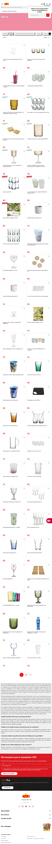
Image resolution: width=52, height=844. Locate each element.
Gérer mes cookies (31, 836)
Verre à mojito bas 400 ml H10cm (34, 552)
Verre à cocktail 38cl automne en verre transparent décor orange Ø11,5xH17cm (36, 166)
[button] (44, 4)
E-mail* (3, 763)
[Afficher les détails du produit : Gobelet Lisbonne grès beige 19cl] (13, 288)
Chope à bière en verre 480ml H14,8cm (11, 451)
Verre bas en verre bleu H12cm (9, 552)
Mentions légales (5, 840)
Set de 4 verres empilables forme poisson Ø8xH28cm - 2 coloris (36, 632)
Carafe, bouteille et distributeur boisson (25, 33)
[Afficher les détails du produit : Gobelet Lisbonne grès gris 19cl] (38, 209)
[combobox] (26, 7)
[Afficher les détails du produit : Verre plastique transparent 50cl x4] (38, 77)
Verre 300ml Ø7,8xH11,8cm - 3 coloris (11, 605)
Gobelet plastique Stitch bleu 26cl (10, 400)
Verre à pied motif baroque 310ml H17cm (12, 502)
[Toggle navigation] (2, 4)
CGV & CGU (3, 838)
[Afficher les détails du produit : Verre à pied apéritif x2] (13, 570)
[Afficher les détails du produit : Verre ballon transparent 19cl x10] (13, 262)
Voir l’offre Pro (7, 787)
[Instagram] (22, 806)
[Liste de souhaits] (24, 45)
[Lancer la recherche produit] (1, 7)
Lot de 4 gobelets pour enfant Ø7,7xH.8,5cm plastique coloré (37, 192)
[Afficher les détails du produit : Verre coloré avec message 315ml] (13, 468)
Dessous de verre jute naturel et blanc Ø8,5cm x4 (37, 271)
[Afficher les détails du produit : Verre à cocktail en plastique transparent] (13, 649)
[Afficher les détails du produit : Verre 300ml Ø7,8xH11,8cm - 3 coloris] (13, 597)
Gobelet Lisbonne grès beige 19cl (10, 296)
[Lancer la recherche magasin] (47, 15)
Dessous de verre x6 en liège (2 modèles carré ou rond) (38, 579)
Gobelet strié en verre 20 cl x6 (34, 451)
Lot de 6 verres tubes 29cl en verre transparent (37, 296)
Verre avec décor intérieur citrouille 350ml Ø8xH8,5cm (12, 323)
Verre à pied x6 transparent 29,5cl (10, 217)
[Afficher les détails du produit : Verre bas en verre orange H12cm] (13, 417)
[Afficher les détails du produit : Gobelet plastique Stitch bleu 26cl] (13, 392)
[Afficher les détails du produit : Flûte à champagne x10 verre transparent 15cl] (13, 340)
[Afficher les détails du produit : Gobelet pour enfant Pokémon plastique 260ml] (13, 366)
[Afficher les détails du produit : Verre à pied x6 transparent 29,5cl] (13, 209)
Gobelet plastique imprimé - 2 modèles (11, 527)
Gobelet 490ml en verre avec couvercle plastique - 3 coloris (13, 86)
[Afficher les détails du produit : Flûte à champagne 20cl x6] (38, 519)
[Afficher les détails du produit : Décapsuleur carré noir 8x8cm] (38, 392)
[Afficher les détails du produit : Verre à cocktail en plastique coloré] (38, 314)
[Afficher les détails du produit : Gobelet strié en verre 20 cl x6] (38, 442)
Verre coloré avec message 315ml (10, 476)
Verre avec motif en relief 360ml (34, 476)
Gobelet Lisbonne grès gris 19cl (34, 217)
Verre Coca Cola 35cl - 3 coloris (34, 657)
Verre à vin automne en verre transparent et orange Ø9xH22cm (12, 166)
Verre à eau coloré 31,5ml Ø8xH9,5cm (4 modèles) (36, 349)
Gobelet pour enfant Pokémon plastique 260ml (13, 374)
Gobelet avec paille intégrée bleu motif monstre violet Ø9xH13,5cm (37, 244)
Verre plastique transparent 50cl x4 (35, 85)
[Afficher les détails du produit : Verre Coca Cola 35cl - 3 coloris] (38, 649)
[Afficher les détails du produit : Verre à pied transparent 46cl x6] (38, 493)
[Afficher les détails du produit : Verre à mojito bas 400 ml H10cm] (38, 544)
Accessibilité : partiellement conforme (35, 838)
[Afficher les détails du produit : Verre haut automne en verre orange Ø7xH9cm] (38, 130)
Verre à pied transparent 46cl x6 (34, 502)
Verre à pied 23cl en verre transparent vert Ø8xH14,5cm (36, 606)
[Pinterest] (29, 806)
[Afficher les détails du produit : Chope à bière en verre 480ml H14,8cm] (13, 442)
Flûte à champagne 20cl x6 (33, 527)
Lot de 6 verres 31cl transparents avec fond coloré (12, 60)
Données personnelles (6, 842)
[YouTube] (26, 806)
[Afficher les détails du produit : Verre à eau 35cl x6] (13, 183)
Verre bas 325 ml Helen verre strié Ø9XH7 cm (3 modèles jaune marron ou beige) (13, 113)
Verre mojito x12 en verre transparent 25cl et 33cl (38, 112)
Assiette (5, 33)
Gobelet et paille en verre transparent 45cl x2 (37, 425)
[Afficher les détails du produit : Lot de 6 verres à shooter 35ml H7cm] (13, 235)
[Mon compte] (46, 4)
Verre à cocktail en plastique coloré (35, 322)
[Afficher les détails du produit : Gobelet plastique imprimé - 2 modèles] (13, 519)
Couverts (39, 33)
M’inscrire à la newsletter (9, 773)
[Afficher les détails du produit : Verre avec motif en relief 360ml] (38, 468)
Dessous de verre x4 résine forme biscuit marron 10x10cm (13, 139)
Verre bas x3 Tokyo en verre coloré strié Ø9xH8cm (36, 60)
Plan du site (3, 836)
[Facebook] (19, 806)
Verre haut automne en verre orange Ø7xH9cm (37, 139)
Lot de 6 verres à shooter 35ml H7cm (11, 244)
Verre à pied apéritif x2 (8, 578)
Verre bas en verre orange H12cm (10, 425)
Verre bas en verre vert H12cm (34, 374)
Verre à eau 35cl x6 (7, 192)
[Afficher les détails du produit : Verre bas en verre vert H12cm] (38, 366)
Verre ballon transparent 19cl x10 (10, 270)
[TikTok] (32, 806)
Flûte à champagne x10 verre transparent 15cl (13, 348)
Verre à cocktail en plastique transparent (12, 657)
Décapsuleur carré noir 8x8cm (33, 400)
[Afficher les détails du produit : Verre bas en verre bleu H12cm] (13, 544)
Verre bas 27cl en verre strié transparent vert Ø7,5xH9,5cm (13, 632)
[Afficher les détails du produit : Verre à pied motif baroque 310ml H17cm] (13, 493)
